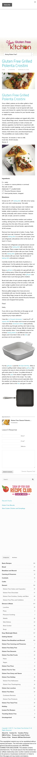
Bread (4, 567)
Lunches (6, 607)
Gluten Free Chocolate (10, 592)
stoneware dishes (18, 323)
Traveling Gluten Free (9, 714)
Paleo (5, 658)
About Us (5, 733)
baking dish (17, 201)
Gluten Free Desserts (9, 651)
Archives (14, 557)
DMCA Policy (6, 735)
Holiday (4, 706)
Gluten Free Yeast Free (9, 703)
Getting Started (7, 636)
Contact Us (13, 733)
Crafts (4, 581)
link (26, 335)
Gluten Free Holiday (8, 677)
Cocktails (5, 578)
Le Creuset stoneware (15, 319)
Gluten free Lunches (9, 688)
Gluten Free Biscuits (8, 505)
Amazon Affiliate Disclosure (21, 737)
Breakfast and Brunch (9, 570)
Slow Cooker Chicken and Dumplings (13, 508)
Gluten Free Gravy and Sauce (12, 673)
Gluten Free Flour (8, 666)
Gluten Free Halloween (10, 680)
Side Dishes (7, 622)
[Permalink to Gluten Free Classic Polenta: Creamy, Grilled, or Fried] (6, 422)
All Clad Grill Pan (24, 365)
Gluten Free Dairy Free (9, 647)
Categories (6, 557)
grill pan (9, 270)
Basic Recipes (7, 563)
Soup (5, 629)
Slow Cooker (7, 625)
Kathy (3, 69)
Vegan (5, 662)
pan (12, 374)
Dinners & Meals (7, 603)
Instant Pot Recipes (8, 710)
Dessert (4, 585)
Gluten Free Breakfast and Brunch (13, 640)
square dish (5, 321)
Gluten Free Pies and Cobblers (13, 600)
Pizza (4, 611)
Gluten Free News (8, 692)
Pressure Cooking (9, 614)
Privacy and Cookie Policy (20, 735)
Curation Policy (23, 733)
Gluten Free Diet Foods (10, 655)
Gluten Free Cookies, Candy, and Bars (16, 596)
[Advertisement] (18, 18)
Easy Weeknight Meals (9, 633)
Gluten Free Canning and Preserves (14, 644)
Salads (5, 618)
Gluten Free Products (10, 699)
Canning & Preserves (9, 574)
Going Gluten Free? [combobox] (11, 54)
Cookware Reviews (9, 695)
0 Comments (11, 69)
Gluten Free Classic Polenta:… (21, 420)
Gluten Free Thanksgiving (12, 684)
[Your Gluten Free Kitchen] (18, 49)
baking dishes (11, 332)
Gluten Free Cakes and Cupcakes (14, 589)
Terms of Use (6, 737)
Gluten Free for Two (8, 669)
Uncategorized (7, 717)
